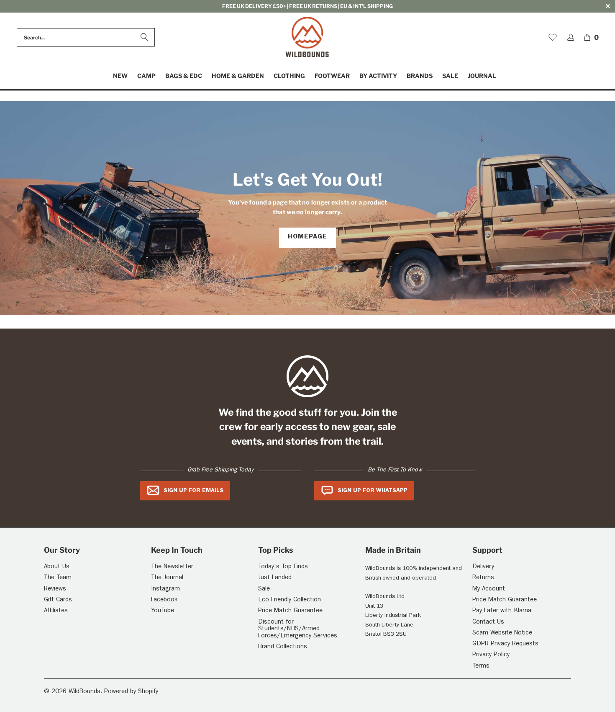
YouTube (162, 611)
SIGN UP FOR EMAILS (193, 491)
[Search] (144, 37)
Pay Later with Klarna (501, 611)
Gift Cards (58, 600)
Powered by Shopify (131, 692)
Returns (483, 578)
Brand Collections (282, 647)
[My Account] (570, 37)
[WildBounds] (307, 37)
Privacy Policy (491, 655)
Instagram (165, 589)
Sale (264, 589)
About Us (56, 567)
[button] (146, 76)
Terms (480, 666)
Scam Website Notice (502, 633)
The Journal (167, 578)
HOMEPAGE (307, 237)
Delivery (483, 567)
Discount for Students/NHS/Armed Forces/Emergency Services (297, 629)
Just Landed (275, 578)
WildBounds (84, 692)
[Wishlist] (553, 37)
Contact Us (488, 622)
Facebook (164, 600)
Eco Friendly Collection (289, 600)
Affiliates (56, 611)
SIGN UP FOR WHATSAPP (372, 491)
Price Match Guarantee (290, 611)
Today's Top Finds (283, 567)
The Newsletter (172, 567)
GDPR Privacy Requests (505, 644)
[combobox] (86, 37)
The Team (58, 578)
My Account (488, 589)
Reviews (55, 589)
